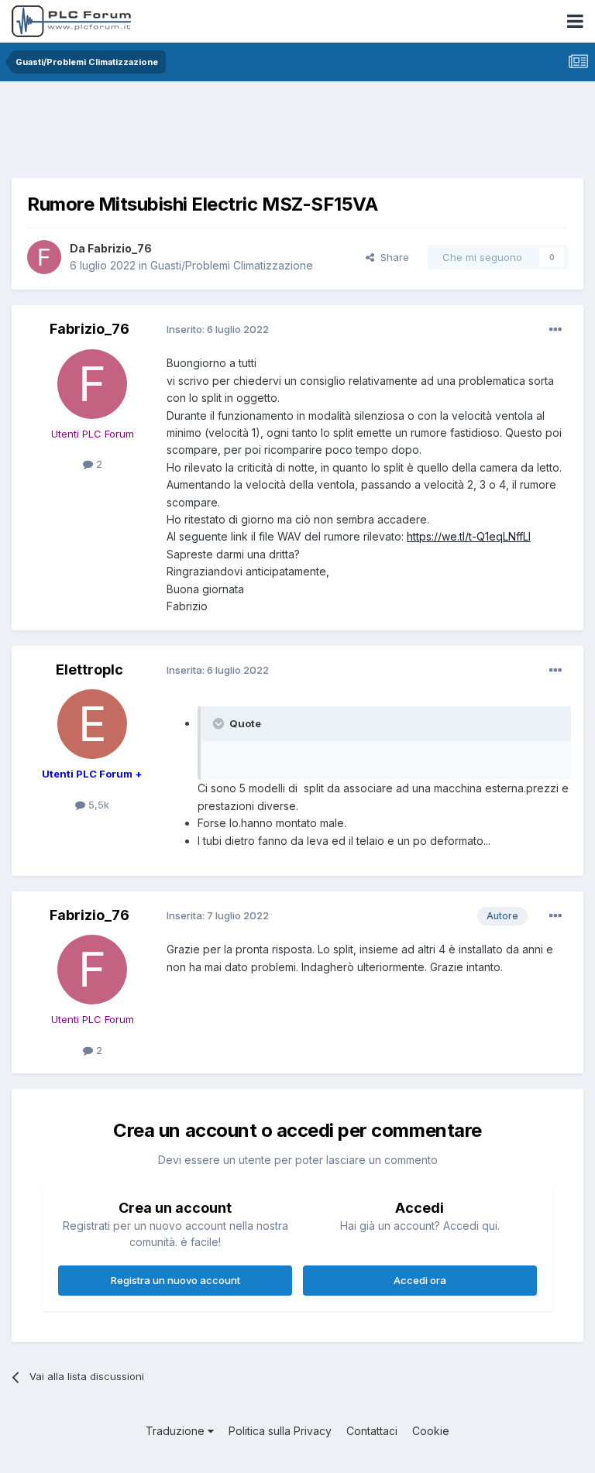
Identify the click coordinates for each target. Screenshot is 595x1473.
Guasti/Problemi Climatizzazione (231, 265)
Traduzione (177, 1430)
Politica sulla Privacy (280, 1430)
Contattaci (371, 1430)
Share (391, 257)
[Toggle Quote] (220, 723)
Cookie (430, 1430)
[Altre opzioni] (555, 330)
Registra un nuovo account (175, 1280)
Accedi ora (420, 1280)
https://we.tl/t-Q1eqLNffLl (469, 536)
